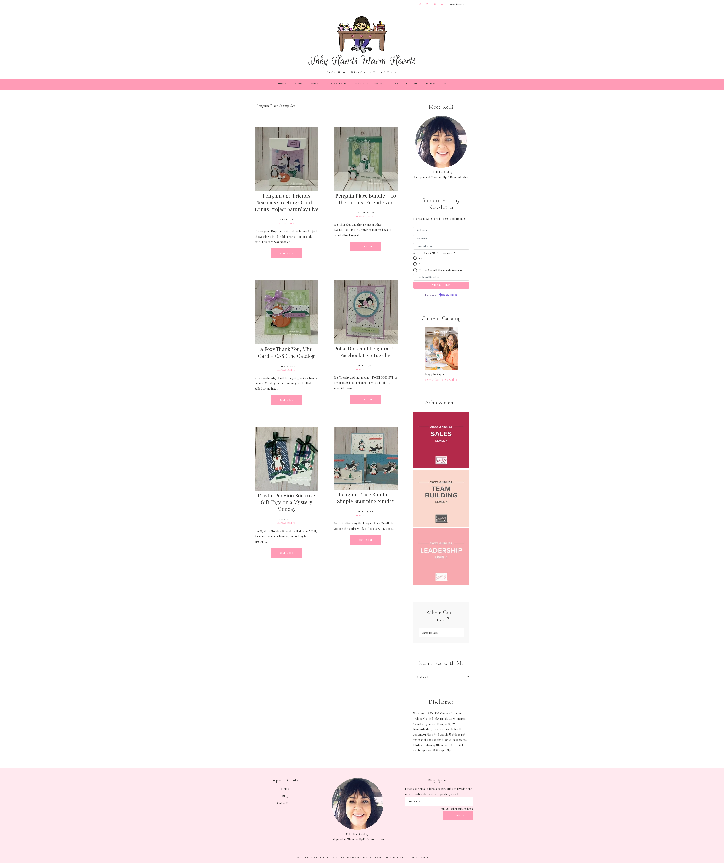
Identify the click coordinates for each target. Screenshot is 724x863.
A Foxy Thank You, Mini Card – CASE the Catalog (286, 352)
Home (285, 789)
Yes (420, 258)
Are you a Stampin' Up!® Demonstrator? (434, 252)
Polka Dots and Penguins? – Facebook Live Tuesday (365, 352)
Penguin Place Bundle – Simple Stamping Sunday (365, 497)
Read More (286, 253)
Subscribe (457, 815)
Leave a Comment (286, 223)
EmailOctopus (449, 295)
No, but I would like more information (441, 270)
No (420, 264)
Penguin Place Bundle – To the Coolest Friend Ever (365, 199)
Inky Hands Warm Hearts (362, 42)
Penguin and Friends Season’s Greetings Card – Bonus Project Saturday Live (286, 202)
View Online (432, 379)
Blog (285, 796)
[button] (415, 258)
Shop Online (450, 379)
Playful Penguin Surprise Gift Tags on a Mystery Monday (286, 502)
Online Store (285, 803)
